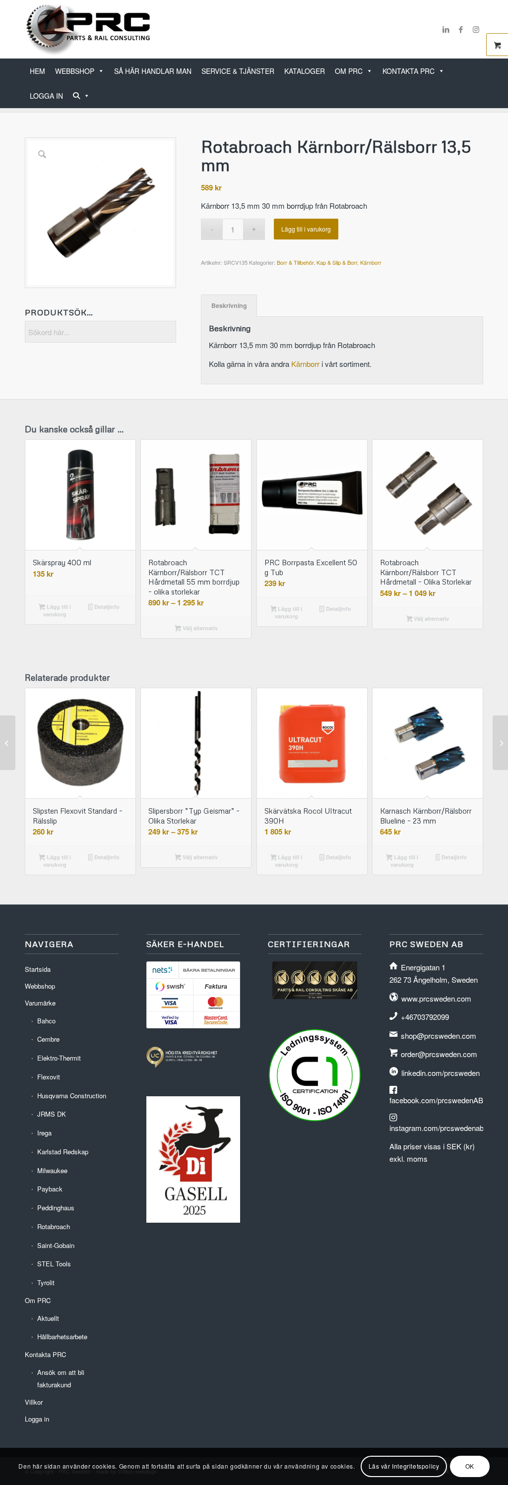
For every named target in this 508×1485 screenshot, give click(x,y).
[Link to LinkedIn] (446, 29)
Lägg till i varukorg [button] (57, 610)
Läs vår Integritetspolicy (404, 1466)
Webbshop (74, 71)
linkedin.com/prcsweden (440, 1073)
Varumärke (40, 1003)
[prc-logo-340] (88, 29)
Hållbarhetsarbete (62, 1336)
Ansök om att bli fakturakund (60, 1378)
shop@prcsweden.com (438, 1035)
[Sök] (81, 95)
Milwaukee (52, 1170)
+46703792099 (425, 1016)
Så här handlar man (152, 71)
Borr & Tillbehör (295, 262)
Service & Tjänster (237, 71)
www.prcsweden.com (436, 998)
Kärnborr (370, 262)
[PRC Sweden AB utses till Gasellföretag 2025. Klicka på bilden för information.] (193, 1219)
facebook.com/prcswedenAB (436, 1100)
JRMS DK (51, 1114)
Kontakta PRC (408, 71)
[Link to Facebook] (460, 29)
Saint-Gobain (55, 1245)
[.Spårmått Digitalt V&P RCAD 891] (500, 742)
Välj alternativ (199, 628)
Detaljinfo (106, 606)
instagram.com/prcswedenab (436, 1128)
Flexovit (48, 1076)
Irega (44, 1132)
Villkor (34, 1402)
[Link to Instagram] (475, 29)
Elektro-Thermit (59, 1058)
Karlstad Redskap (62, 1151)
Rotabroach (53, 1226)
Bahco (46, 1020)
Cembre (48, 1039)
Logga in (46, 96)
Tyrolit (46, 1282)
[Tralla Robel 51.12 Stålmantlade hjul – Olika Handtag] (7, 742)
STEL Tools (54, 1263)
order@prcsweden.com (439, 1054)
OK (469, 1466)
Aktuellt (48, 1318)
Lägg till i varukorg (306, 229)
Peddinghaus (55, 1207)
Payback (50, 1188)
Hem (37, 71)
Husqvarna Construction (71, 1095)
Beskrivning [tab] (229, 305)
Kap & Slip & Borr (337, 262)
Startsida (38, 969)
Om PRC (349, 71)
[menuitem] (480, 90)
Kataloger (304, 71)
